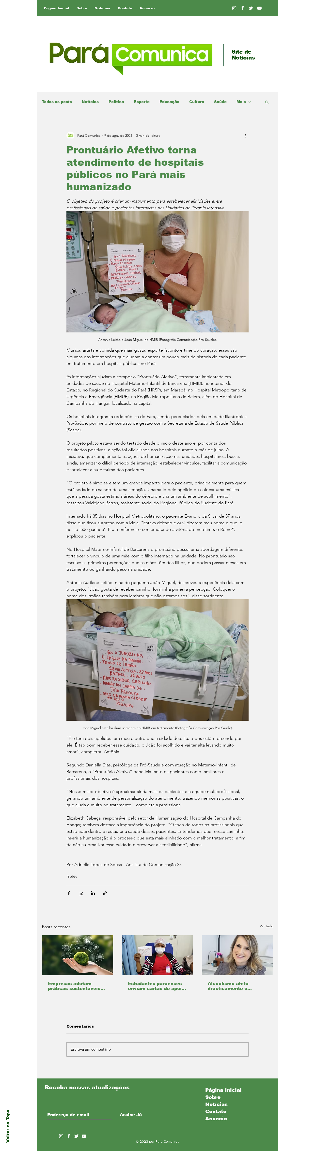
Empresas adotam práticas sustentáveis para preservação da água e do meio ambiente (74, 986)
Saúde (220, 102)
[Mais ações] (246, 135)
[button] (267, 102)
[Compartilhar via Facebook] (68, 893)
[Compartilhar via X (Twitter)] (81, 893)
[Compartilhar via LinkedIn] (93, 893)
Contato (215, 1111)
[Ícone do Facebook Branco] (69, 1136)
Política (116, 102)
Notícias (90, 102)
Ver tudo (266, 926)
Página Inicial (223, 1090)
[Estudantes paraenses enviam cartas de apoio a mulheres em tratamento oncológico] (157, 955)
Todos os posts (57, 102)
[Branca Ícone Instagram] (234, 8)
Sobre (212, 1097)
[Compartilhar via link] (105, 893)
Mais (241, 102)
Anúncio (216, 1118)
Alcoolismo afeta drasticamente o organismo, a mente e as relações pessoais (234, 986)
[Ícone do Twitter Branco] (76, 1136)
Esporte (142, 102)
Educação (169, 102)
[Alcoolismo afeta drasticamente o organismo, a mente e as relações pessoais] (237, 955)
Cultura (196, 102)
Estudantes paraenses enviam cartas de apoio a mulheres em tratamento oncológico (156, 986)
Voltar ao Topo (8, 1126)
